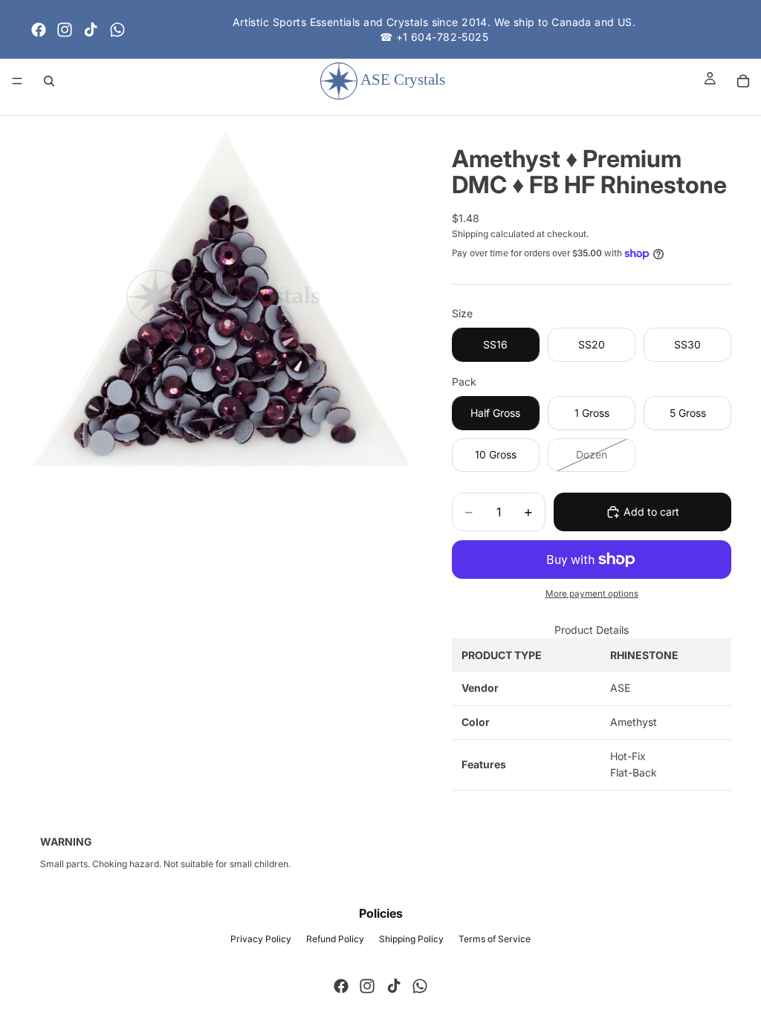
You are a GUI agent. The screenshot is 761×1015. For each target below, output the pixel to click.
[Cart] (743, 81)
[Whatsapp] (117, 30)
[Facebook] (39, 30)
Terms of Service (495, 938)
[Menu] (17, 81)
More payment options (591, 593)
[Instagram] (65, 30)
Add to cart (651, 511)
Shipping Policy (411, 938)
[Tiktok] (91, 30)
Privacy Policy (260, 938)
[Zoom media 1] (223, 297)
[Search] (49, 81)
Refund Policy (335, 938)
